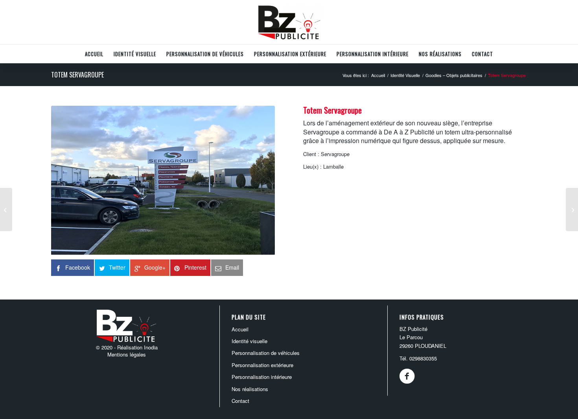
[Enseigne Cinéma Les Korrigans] (6, 209)
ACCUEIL (240, 329)
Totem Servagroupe (77, 74)
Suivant (257, 180)
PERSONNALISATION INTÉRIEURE (262, 376)
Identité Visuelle (249, 341)
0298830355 (423, 358)
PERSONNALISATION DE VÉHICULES (266, 353)
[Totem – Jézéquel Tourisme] (572, 209)
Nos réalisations (250, 389)
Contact (240, 400)
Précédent (69, 180)
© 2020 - (106, 347)
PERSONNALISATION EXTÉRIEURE (262, 365)
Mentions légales (126, 354)
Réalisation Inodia (137, 347)
